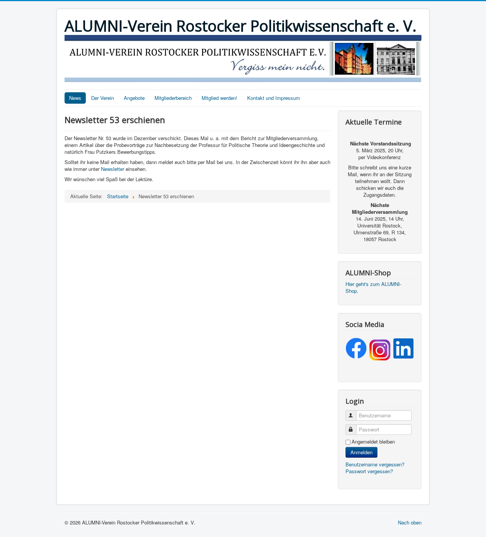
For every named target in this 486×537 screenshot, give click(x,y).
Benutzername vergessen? (375, 464)
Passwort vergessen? (369, 471)
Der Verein (102, 97)
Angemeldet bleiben (373, 441)
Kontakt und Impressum (273, 97)
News (75, 97)
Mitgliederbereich (173, 97)
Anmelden (361, 452)
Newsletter (112, 168)
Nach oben (409, 522)
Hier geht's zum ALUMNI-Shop (373, 287)
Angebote (134, 97)
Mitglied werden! (219, 97)
